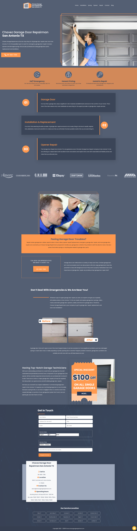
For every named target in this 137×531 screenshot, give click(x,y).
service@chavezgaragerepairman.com (41, 488)
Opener (95, 5)
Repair (101, 5)
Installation (83, 5)
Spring (90, 5)
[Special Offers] (92, 381)
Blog (112, 5)
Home (76, 5)
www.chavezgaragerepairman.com (75, 528)
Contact (107, 5)
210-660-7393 (11, 55)
